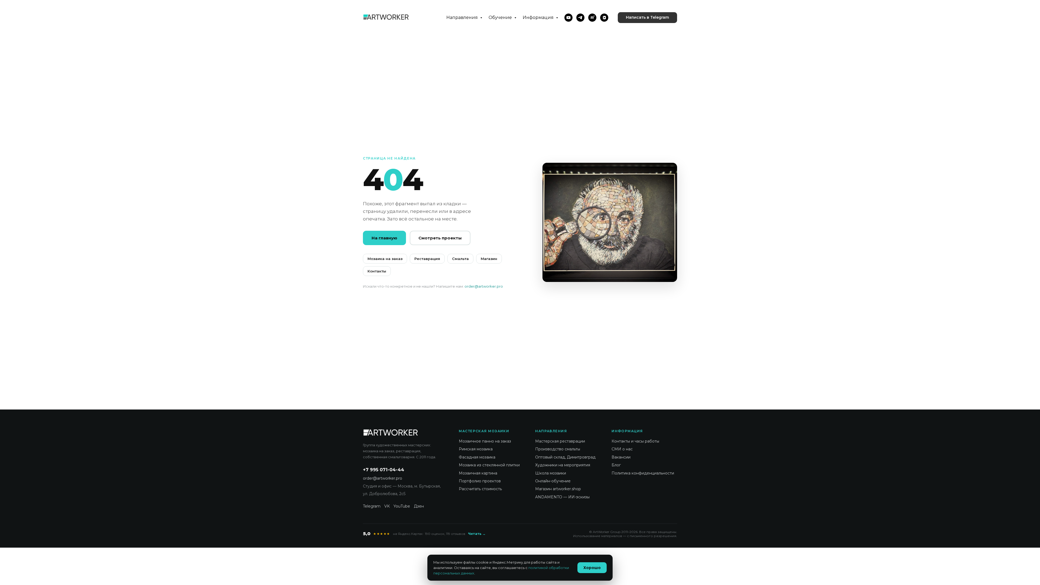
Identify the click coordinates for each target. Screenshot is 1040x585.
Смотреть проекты (440, 237)
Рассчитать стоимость (480, 488)
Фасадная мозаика (477, 457)
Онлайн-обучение (553, 481)
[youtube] (568, 18)
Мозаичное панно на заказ (485, 441)
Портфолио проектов (480, 481)
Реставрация (427, 258)
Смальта (460, 258)
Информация (539, 17)
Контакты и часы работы (635, 441)
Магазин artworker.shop (558, 488)
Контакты (377, 271)
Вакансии (621, 457)
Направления (462, 17)
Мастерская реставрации (560, 441)
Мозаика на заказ (385, 258)
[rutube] (592, 18)
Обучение (501, 17)
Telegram (372, 506)
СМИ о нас (622, 449)
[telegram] (580, 18)
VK (387, 506)
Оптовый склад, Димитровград (565, 457)
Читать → (477, 534)
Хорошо (592, 567)
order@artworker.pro (483, 286)
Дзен (419, 506)
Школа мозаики (550, 473)
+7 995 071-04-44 (383, 469)
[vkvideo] (604, 18)
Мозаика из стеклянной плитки (489, 465)
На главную (384, 237)
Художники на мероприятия (562, 465)
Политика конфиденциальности (643, 473)
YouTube (402, 506)
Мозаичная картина (478, 473)
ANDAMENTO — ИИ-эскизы (562, 497)
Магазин (489, 258)
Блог (616, 465)
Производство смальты (557, 449)
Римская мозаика (476, 449)
